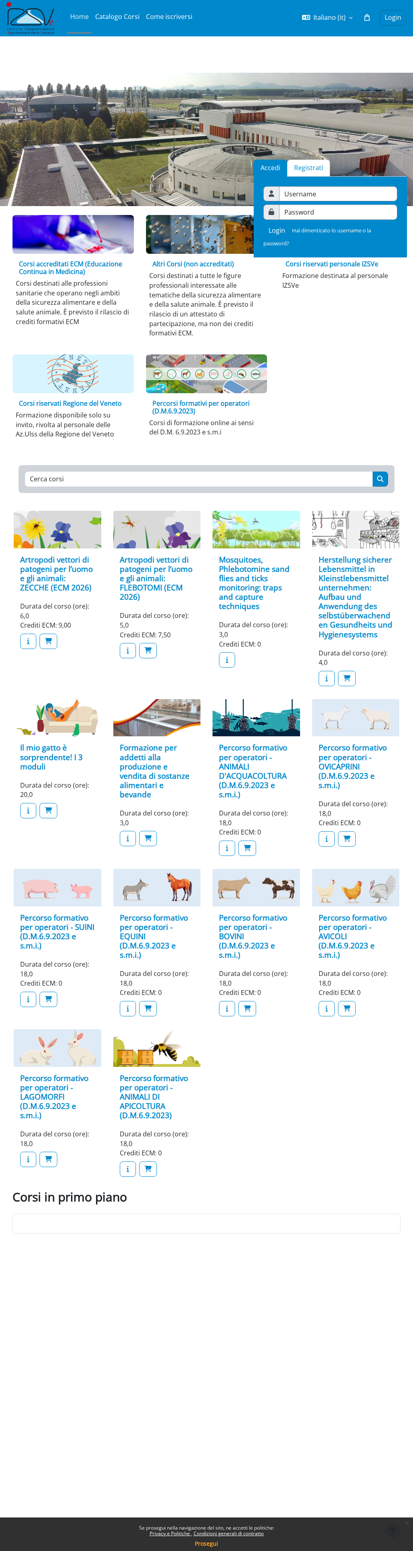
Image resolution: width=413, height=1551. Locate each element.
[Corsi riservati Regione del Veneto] (73, 373)
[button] (327, 17)
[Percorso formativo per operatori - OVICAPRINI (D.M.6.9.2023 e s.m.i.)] (327, 839)
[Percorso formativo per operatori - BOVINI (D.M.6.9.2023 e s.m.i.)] (227, 1008)
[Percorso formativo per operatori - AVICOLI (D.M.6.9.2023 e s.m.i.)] (327, 1008)
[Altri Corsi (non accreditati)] (206, 234)
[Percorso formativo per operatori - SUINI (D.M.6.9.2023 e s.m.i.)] (28, 999)
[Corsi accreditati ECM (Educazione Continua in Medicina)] (73, 234)
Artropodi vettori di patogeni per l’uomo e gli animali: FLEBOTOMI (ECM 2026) (156, 578)
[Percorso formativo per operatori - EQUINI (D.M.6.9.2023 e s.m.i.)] (128, 1008)
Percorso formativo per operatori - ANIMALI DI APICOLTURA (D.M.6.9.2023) (154, 1097)
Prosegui (206, 1543)
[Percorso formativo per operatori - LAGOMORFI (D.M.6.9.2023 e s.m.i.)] (28, 1159)
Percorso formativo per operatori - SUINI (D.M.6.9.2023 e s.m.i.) (57, 931)
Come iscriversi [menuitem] (169, 16)
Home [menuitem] (79, 16)
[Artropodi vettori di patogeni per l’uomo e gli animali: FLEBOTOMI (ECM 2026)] (128, 650)
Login (393, 17)
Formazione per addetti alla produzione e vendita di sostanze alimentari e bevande (155, 771)
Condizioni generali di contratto (229, 1533)
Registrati (308, 167)
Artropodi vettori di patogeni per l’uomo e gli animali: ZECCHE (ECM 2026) (56, 573)
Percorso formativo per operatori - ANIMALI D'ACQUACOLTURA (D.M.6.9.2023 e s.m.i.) (253, 771)
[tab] (308, 168)
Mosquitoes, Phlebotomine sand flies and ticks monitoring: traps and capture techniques (254, 583)
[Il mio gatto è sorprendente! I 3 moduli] (28, 810)
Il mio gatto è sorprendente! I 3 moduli (51, 756)
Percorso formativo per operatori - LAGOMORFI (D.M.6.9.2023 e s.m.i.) (54, 1097)
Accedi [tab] (270, 167)
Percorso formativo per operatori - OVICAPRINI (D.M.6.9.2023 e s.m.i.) (353, 766)
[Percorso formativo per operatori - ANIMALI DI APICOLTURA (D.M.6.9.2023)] (128, 1169)
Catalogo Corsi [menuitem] (117, 16)
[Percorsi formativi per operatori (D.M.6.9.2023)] (206, 373)
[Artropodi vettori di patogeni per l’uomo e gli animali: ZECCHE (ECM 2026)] (28, 641)
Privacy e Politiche (170, 1533)
